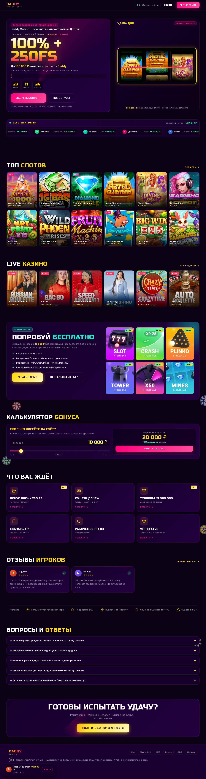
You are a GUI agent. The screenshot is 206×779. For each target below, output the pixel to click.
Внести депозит (154, 448)
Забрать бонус (26, 98)
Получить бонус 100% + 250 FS (103, 728)
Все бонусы (61, 98)
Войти (168, 4)
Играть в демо (27, 377)
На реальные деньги (64, 377)
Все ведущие (188, 265)
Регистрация (188, 4)
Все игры (190, 167)
